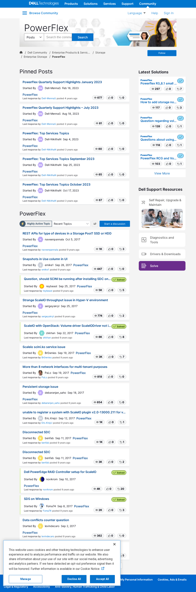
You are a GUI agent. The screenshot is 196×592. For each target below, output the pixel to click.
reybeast (47, 290)
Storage (100, 52)
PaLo (44, 377)
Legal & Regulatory (16, 586)
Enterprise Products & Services (71, 52)
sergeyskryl (48, 316)
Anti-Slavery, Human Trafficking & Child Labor (85, 586)
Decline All (74, 579)
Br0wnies (47, 357)
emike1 (45, 269)
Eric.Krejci (47, 422)
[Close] (114, 544)
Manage (25, 579)
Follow (161, 53)
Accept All (102, 579)
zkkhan (47, 337)
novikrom (48, 489)
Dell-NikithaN (49, 149)
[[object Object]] (21, 52)
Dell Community (37, 52)
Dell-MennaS (49, 98)
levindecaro (48, 536)
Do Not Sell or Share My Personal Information (123, 579)
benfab (45, 442)
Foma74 (47, 510)
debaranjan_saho (51, 402)
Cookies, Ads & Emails (172, 579)
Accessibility (41, 586)
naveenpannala (50, 249)
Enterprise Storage (35, 56)
